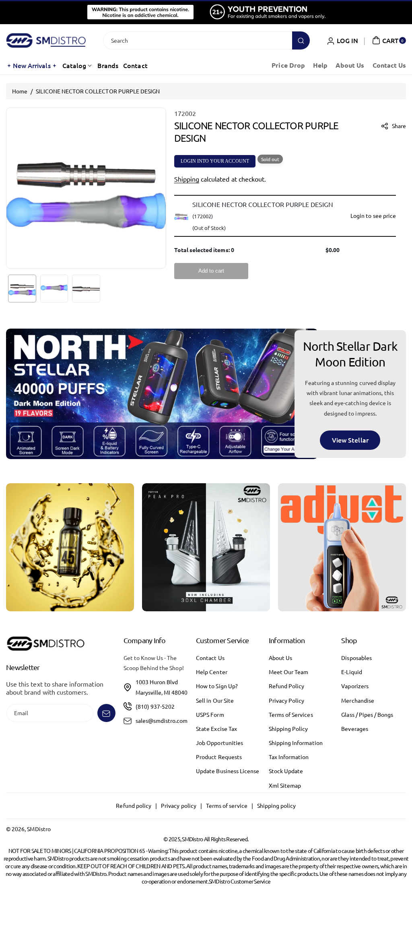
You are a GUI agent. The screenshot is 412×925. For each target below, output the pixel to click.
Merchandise (357, 700)
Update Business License (227, 770)
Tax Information (289, 756)
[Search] (301, 40)
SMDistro (38, 828)
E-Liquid (351, 671)
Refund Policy (287, 685)
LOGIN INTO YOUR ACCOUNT (215, 161)
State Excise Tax (216, 728)
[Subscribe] (106, 713)
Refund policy (133, 805)
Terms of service (226, 805)
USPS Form (210, 714)
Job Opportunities (219, 742)
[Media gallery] (70, 547)
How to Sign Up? (217, 685)
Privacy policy (178, 805)
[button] (388, 40)
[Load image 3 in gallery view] (86, 289)
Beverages (354, 728)
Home (19, 91)
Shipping (186, 179)
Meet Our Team (289, 671)
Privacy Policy (287, 700)
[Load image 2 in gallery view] (54, 289)
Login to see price (373, 215)
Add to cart (211, 271)
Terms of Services (291, 714)
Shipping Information (296, 742)
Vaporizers (355, 685)
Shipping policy (276, 805)
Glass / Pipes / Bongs (367, 714)
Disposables (356, 657)
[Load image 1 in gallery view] (22, 289)
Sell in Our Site (215, 700)
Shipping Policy (288, 728)
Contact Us (210, 657)
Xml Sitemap (285, 785)
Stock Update (286, 770)
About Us (280, 657)
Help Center (211, 671)
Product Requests (219, 756)
